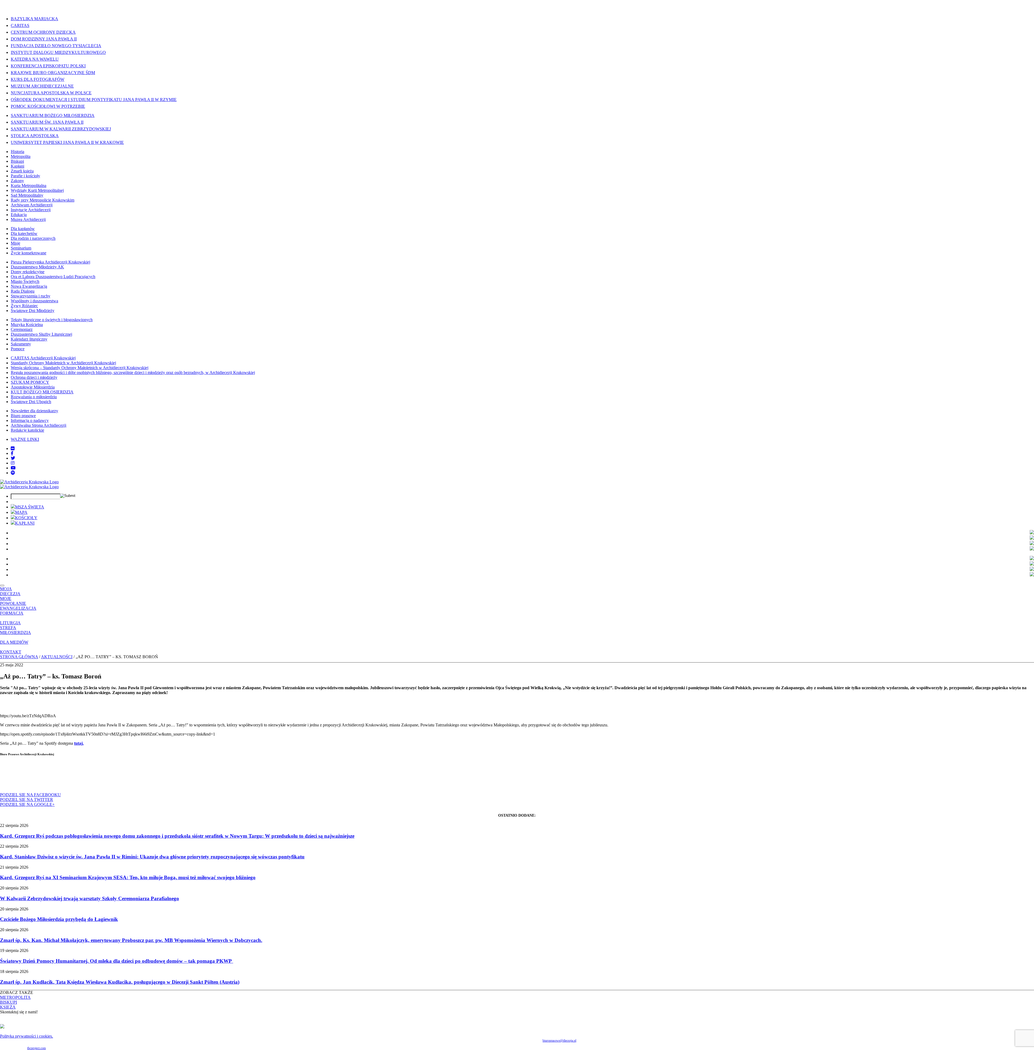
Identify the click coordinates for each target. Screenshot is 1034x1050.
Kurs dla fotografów (37, 79)
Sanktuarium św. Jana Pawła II (47, 122)
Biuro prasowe (23, 415)
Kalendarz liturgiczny (29, 339)
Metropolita (20, 156)
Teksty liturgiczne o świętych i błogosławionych (52, 319)
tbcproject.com (36, 1048)
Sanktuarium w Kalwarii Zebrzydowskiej (61, 129)
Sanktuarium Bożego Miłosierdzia (53, 115)
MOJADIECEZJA (10, 591)
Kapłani (17, 166)
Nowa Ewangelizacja (29, 286)
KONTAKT (10, 652)
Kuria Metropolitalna (28, 185)
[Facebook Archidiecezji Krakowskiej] (12, 453)
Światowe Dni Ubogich (31, 401)
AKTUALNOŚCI (56, 656)
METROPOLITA (15, 997)
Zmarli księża (22, 171)
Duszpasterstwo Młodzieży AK (37, 267)
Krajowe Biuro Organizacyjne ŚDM (53, 72)
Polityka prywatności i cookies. (26, 1036)
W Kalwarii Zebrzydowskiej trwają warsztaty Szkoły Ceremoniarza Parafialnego (89, 898)
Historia (17, 151)
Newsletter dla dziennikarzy (34, 410)
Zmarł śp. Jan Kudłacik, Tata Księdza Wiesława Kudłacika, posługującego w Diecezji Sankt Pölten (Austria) (119, 982)
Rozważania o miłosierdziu (34, 396)
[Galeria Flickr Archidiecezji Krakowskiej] (13, 448)
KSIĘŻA (8, 1007)
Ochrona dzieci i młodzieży (34, 377)
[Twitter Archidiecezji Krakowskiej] (13, 458)
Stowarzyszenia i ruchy (30, 296)
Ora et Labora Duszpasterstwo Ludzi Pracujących (53, 276)
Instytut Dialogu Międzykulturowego (58, 52)
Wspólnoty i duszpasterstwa (34, 301)
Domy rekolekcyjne (27, 271)
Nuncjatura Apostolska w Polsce (51, 93)
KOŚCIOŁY (26, 517)
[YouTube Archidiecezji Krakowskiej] (13, 468)
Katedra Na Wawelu (35, 59)
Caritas (20, 25)
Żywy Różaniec (24, 305)
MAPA (21, 512)
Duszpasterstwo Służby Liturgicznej (41, 334)
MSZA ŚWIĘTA (29, 507)
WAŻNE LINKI (25, 439)
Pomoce (18, 348)
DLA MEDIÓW (14, 642)
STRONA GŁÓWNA (19, 656)
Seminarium (21, 248)
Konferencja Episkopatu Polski (48, 66)
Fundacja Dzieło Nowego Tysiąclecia (56, 45)
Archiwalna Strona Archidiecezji (38, 425)
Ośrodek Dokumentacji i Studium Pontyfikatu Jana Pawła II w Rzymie (94, 99)
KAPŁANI (24, 523)
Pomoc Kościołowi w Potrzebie (48, 106)
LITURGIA (10, 623)
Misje (15, 243)
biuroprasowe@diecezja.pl (559, 1040)
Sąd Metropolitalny (27, 195)
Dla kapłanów (23, 228)
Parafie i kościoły (25, 176)
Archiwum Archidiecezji (32, 205)
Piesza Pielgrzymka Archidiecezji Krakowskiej (50, 262)
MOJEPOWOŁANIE (13, 601)
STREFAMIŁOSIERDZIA (15, 630)
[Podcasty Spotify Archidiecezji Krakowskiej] (13, 472)
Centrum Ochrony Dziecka (43, 32)
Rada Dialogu (22, 291)
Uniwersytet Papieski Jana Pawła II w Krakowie (67, 142)
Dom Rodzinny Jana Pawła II (44, 39)
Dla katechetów (24, 233)
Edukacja (19, 214)
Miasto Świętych (25, 281)
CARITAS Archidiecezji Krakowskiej (43, 358)
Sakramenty (21, 344)
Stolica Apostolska (35, 135)
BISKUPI (8, 1002)
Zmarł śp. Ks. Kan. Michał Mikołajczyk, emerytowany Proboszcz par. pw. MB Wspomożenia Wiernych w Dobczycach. (131, 940)
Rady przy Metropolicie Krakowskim (42, 200)
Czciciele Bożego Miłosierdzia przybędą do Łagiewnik (59, 919)
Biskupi (17, 161)
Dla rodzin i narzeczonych (33, 238)
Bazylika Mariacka (34, 18)
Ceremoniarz (22, 329)
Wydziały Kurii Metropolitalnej (37, 190)
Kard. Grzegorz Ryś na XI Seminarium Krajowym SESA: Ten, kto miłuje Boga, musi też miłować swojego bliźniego (128, 877)
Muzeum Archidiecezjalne (42, 86)
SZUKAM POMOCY (30, 382)
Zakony (17, 180)
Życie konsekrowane (28, 253)
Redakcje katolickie (27, 430)
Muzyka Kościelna (27, 324)
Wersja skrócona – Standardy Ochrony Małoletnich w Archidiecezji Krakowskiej (79, 367)
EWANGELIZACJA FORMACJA (18, 610)
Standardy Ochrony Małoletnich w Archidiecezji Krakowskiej (63, 363)
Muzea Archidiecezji (28, 219)
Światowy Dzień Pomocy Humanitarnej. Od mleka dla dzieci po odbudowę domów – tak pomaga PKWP (116, 961)
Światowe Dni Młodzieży (32, 310)
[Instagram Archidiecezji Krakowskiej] (13, 463)
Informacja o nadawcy (30, 420)
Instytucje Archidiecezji (31, 209)
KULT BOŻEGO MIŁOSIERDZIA (42, 392)
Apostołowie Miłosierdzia (33, 387)
